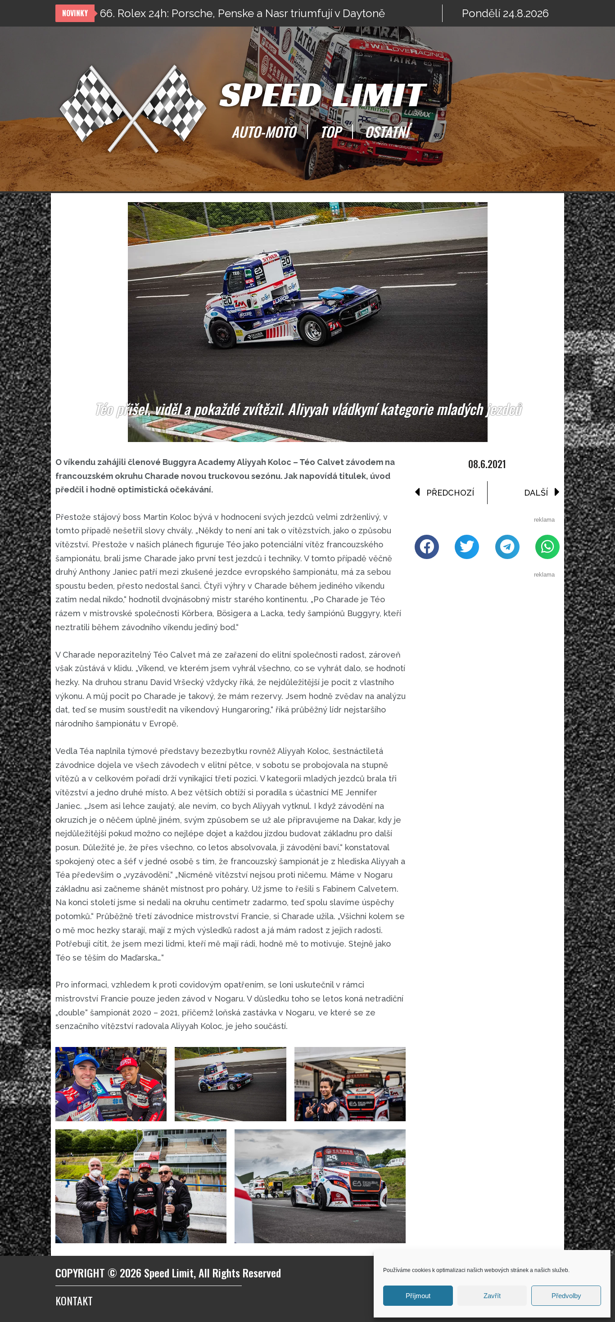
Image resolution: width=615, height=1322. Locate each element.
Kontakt (74, 1300)
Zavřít (492, 1295)
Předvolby (566, 1295)
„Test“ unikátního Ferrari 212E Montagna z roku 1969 (228, 13)
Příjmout (418, 1295)
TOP (330, 131)
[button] (427, 547)
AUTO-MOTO (263, 131)
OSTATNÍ (387, 131)
